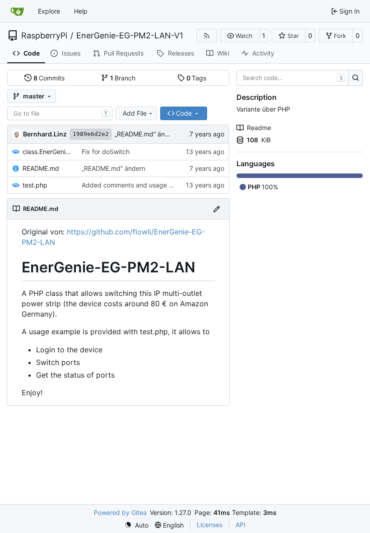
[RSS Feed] (206, 35)
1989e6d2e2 (91, 134)
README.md (41, 168)
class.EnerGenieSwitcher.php (48, 151)
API (240, 524)
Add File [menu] (135, 113)
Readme (259, 127)
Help (81, 11)
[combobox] (59, 113)
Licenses (209, 524)
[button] (239, 35)
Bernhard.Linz (45, 134)
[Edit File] (216, 208)
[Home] (17, 11)
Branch (123, 78)
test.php (35, 185)
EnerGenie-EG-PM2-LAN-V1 (129, 35)
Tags (196, 78)
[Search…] (355, 78)
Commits (49, 78)
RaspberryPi (44, 35)
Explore (49, 11)
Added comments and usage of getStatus (143, 185)
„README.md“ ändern (146, 134)
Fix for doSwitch (106, 151)
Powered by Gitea (120, 512)
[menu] (136, 525)
